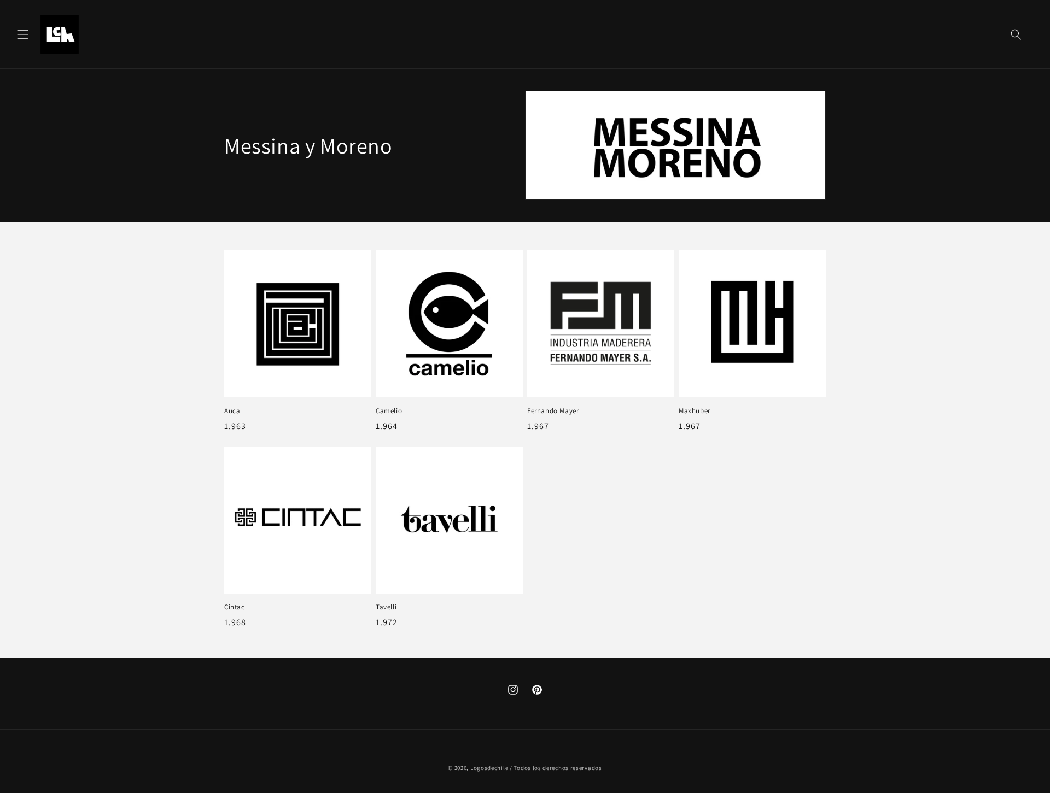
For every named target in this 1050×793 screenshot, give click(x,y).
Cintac (234, 607)
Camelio (389, 411)
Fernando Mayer (553, 411)
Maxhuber (694, 411)
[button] (23, 34)
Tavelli (386, 607)
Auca (232, 411)
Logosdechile (489, 768)
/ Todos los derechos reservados (556, 768)
